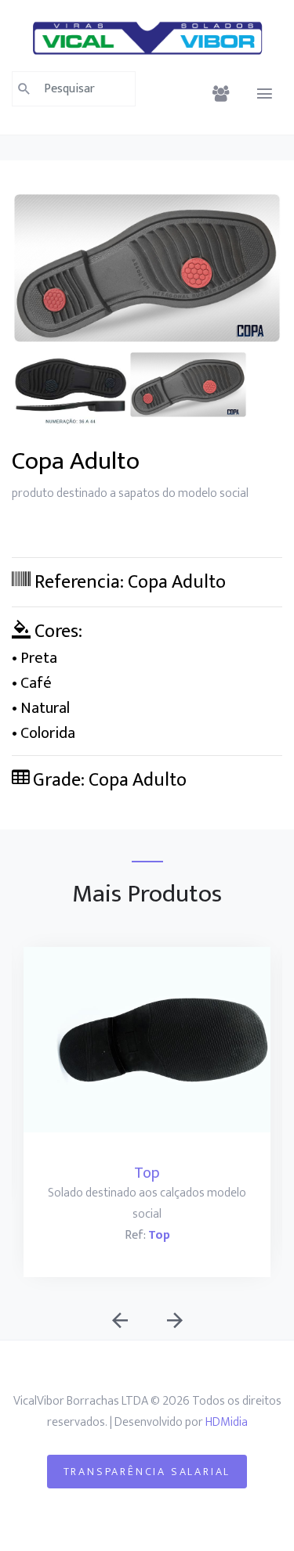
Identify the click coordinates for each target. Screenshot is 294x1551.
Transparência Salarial (147, 1472)
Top (147, 1173)
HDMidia (226, 1422)
